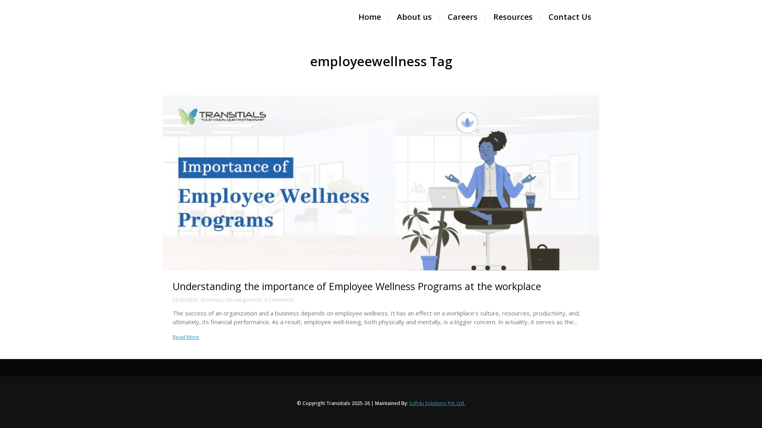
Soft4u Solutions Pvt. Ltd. (437, 403)
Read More (186, 336)
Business (212, 299)
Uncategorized (243, 299)
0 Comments (279, 299)
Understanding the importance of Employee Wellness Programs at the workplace (357, 286)
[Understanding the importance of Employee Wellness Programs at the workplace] (381, 183)
